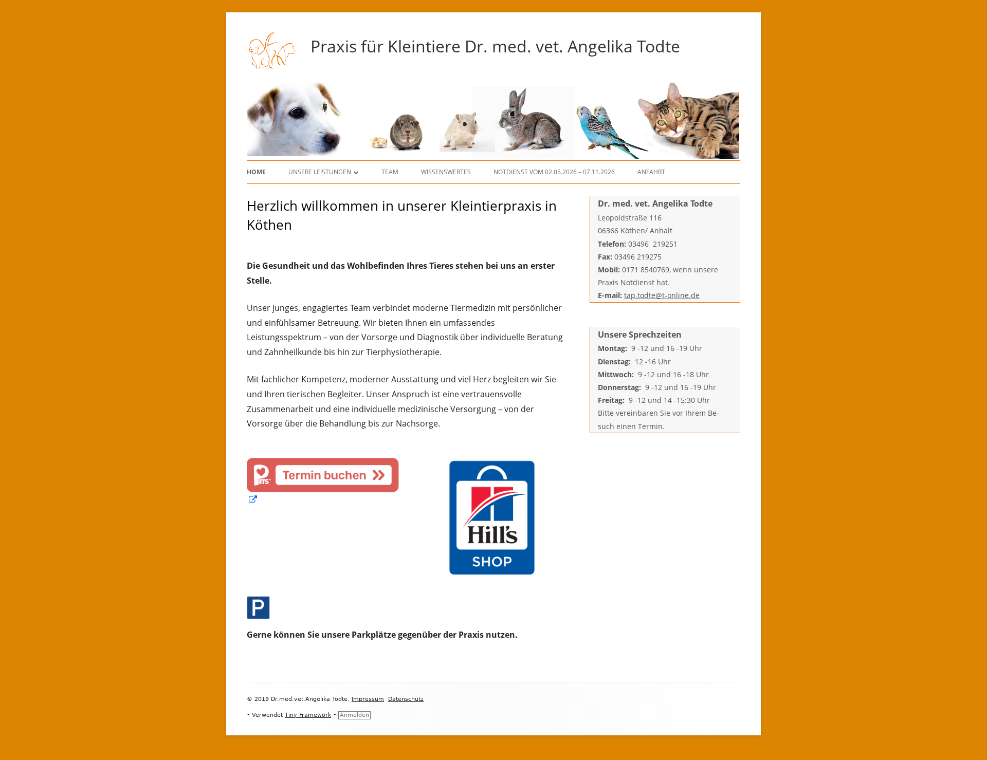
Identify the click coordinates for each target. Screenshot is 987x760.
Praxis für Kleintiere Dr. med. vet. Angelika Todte (495, 46)
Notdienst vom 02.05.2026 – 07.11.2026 (554, 172)
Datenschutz (406, 699)
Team (389, 172)
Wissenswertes (446, 172)
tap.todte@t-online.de (662, 295)
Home (256, 172)
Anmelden (354, 715)
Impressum (368, 699)
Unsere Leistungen (319, 172)
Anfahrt (651, 172)
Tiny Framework (308, 715)
